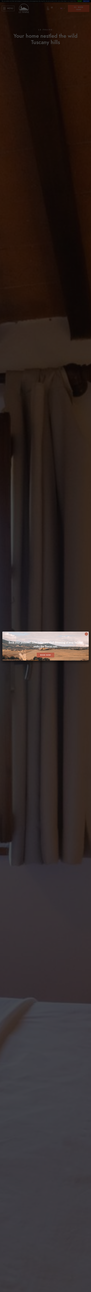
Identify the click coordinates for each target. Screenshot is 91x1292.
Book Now (45, 655)
